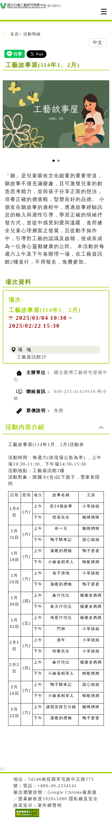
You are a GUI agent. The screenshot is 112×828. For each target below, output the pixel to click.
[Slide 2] (58, 161)
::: (5, 34)
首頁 (14, 34)
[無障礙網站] (26, 817)
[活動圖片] (56, 114)
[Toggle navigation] (103, 12)
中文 (97, 42)
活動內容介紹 (25, 427)
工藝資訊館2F (32, 357)
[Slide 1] (53, 161)
